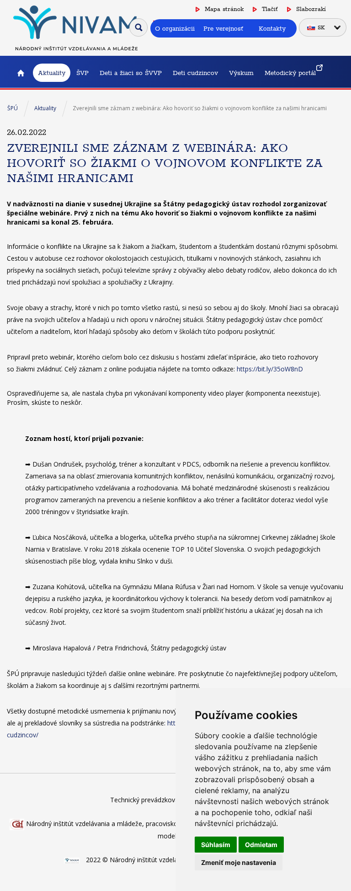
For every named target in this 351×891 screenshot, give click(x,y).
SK (321, 27)
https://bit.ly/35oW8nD (270, 369)
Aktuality (51, 72)
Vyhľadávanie (138, 27)
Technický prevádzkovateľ (148, 799)
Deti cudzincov (195, 72)
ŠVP (82, 72)
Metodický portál (290, 72)
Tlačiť (270, 8)
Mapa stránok (224, 8)
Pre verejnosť (223, 28)
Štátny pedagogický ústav (20, 73)
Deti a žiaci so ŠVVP (131, 72)
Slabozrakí (311, 8)
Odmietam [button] (261, 844)
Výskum (241, 72)
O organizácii (175, 28)
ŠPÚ (12, 108)
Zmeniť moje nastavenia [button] (238, 862)
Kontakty (272, 28)
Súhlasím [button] (215, 844)
